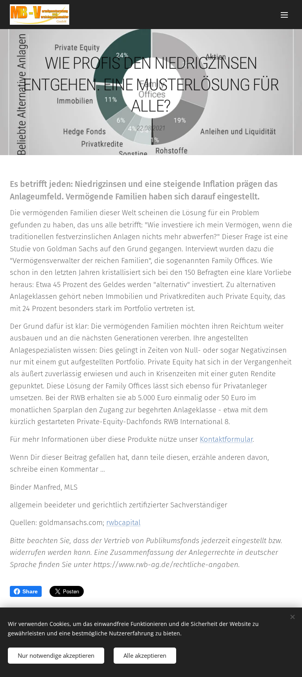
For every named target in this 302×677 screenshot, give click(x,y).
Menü (284, 14)
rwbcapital (123, 522)
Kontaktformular (226, 439)
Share (30, 591)
